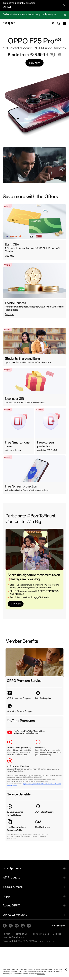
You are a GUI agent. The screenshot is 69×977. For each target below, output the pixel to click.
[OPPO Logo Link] (9, 23)
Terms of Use (21, 934)
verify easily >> (49, 14)
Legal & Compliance (13, 937)
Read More (41, 974)
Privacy (6, 934)
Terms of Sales (41, 934)
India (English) (59, 926)
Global (7, 7)
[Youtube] (17, 926)
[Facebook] (5, 926)
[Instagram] (23, 926)
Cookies (57, 934)
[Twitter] (11, 926)
